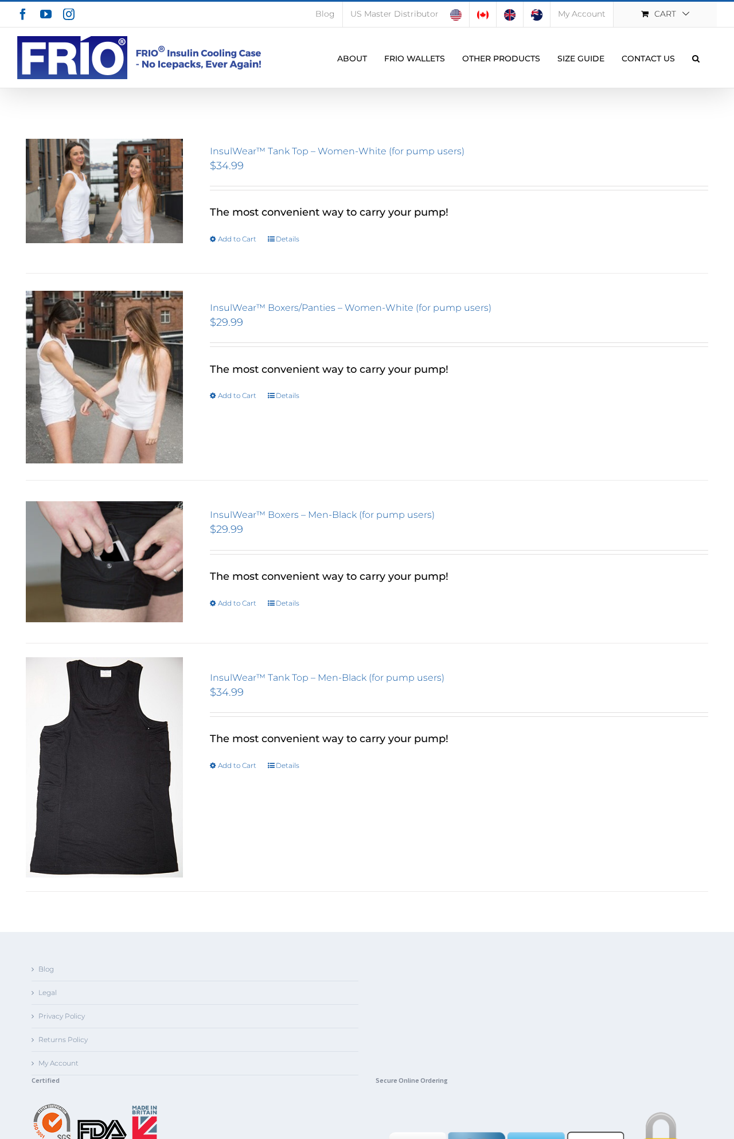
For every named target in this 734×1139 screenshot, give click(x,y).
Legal (47, 992)
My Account (58, 1063)
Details (287, 239)
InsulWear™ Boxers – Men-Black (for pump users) (322, 514)
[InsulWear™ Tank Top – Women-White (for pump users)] (104, 191)
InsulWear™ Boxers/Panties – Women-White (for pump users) (350, 307)
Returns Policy (63, 1039)
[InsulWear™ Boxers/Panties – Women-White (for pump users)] (104, 376)
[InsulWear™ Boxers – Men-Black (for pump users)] (104, 561)
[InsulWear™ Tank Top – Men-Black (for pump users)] (104, 767)
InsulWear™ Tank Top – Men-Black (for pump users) (327, 677)
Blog (46, 969)
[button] (696, 58)
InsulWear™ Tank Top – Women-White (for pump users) (337, 151)
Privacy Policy (61, 1016)
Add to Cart (237, 239)
